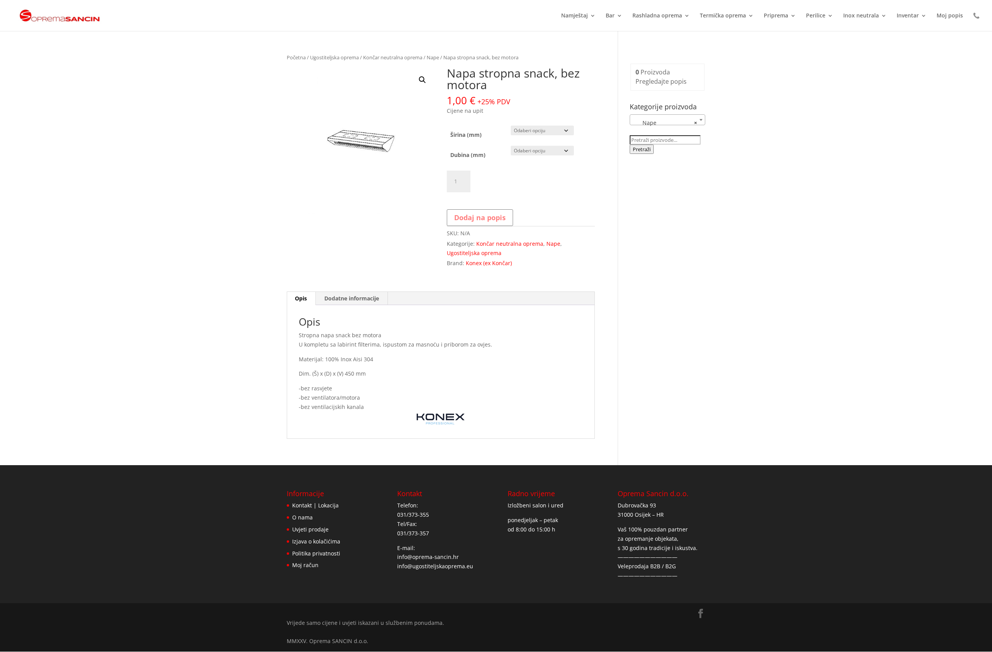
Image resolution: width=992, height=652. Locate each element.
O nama (302, 517)
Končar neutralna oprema (392, 57)
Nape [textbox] (665, 122)
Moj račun (305, 565)
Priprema (776, 16)
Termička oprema (723, 16)
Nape (433, 57)
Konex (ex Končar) (489, 263)
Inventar (908, 16)
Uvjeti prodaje (310, 529)
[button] (422, 80)
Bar (610, 16)
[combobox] (667, 119)
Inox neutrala (861, 16)
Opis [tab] (301, 298)
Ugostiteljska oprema (334, 57)
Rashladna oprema (657, 16)
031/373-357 (413, 533)
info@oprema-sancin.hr (428, 557)
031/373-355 (413, 514)
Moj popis (950, 16)
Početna (296, 57)
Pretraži (642, 149)
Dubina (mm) (468, 155)
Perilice (815, 16)
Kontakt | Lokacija (315, 505)
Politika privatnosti (316, 553)
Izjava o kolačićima (316, 541)
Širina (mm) (466, 134)
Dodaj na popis (480, 217)
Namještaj (574, 16)
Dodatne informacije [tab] (351, 298)
